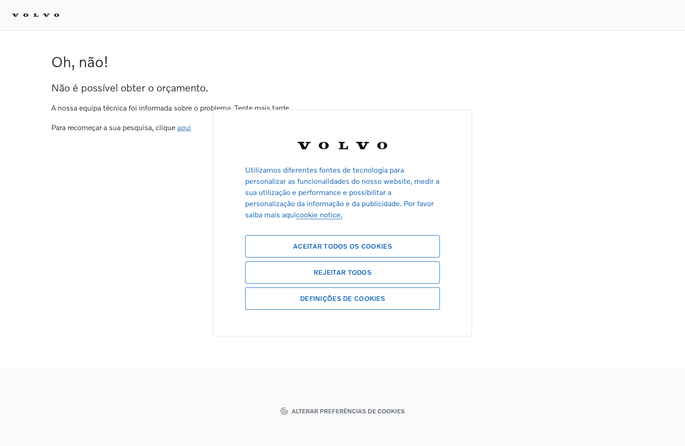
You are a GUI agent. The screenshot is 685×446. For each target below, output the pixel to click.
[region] (342, 223)
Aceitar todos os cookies (342, 246)
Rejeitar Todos (342, 272)
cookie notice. (319, 214)
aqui (184, 127)
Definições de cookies (342, 298)
